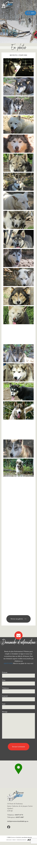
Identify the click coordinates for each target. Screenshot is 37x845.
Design (9, 839)
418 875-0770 (8, 663)
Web (14, 839)
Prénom (4, 672)
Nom (3, 680)
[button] (18, 769)
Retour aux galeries (17, 619)
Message (4, 712)
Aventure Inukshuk (16, 837)
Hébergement (22, 839)
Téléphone (5, 688)
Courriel (5, 696)
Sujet (3, 704)
